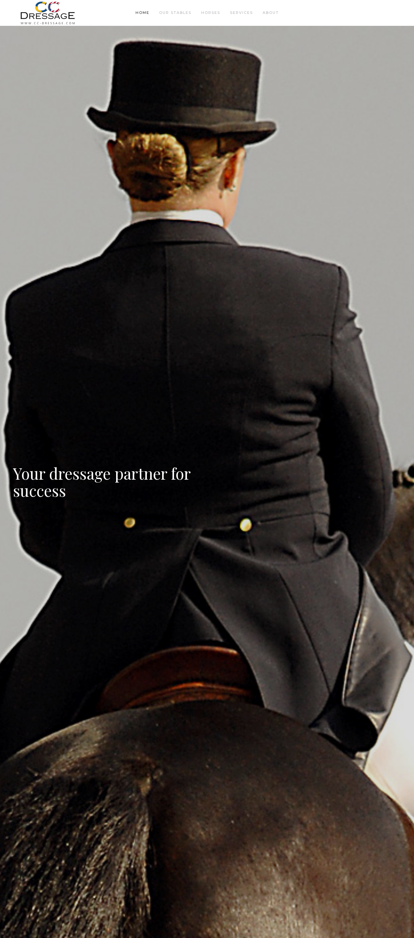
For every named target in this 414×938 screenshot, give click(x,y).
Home (142, 12)
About (271, 12)
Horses (210, 12)
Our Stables (175, 12)
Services (241, 12)
